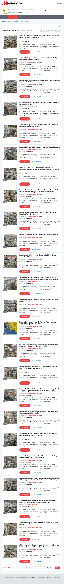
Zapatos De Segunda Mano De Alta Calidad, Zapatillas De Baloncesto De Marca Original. (38, 125)
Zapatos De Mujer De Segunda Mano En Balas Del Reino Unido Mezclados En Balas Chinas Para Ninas (38, 501)
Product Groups (9, 26)
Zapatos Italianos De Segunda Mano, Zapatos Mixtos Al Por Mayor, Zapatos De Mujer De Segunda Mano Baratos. (39, 191)
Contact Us (46, 17)
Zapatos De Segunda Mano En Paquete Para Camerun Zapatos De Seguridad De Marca (37, 323)
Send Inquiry (25, 52)
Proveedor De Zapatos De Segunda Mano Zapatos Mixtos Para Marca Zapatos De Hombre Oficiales (38, 345)
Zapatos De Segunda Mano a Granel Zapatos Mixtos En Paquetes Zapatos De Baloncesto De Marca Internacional (38, 278)
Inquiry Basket (37, 52)
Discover (38, 17)
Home (4, 17)
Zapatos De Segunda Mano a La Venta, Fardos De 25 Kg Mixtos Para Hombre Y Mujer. (38, 58)
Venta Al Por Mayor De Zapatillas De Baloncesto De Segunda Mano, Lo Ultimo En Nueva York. (39, 36)
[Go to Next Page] (58, 30)
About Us (22, 17)
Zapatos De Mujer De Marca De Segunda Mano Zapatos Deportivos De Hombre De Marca (38, 367)
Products (14, 17)
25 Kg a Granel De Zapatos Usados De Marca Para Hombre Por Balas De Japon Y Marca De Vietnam (39, 546)
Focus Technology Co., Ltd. (21, 577)
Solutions (30, 17)
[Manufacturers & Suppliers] (12, 3)
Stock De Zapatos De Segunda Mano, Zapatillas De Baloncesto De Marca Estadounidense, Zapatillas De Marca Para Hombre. (39, 169)
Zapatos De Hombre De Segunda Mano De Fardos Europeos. (39, 147)
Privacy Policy (57, 577)
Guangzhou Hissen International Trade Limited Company (27, 10)
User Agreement (41, 577)
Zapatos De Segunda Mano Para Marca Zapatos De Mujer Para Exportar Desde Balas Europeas (38, 457)
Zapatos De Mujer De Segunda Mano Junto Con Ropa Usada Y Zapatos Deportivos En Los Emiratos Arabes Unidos (39, 390)
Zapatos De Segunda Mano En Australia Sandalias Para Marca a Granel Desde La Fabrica (38, 434)
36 (12, 568)
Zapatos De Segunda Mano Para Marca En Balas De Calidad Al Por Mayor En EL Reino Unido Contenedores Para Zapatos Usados (39, 480)
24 (9, 567)
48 (16, 568)
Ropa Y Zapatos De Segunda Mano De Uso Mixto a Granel (38, 234)
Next (57, 567)
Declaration (49, 577)
